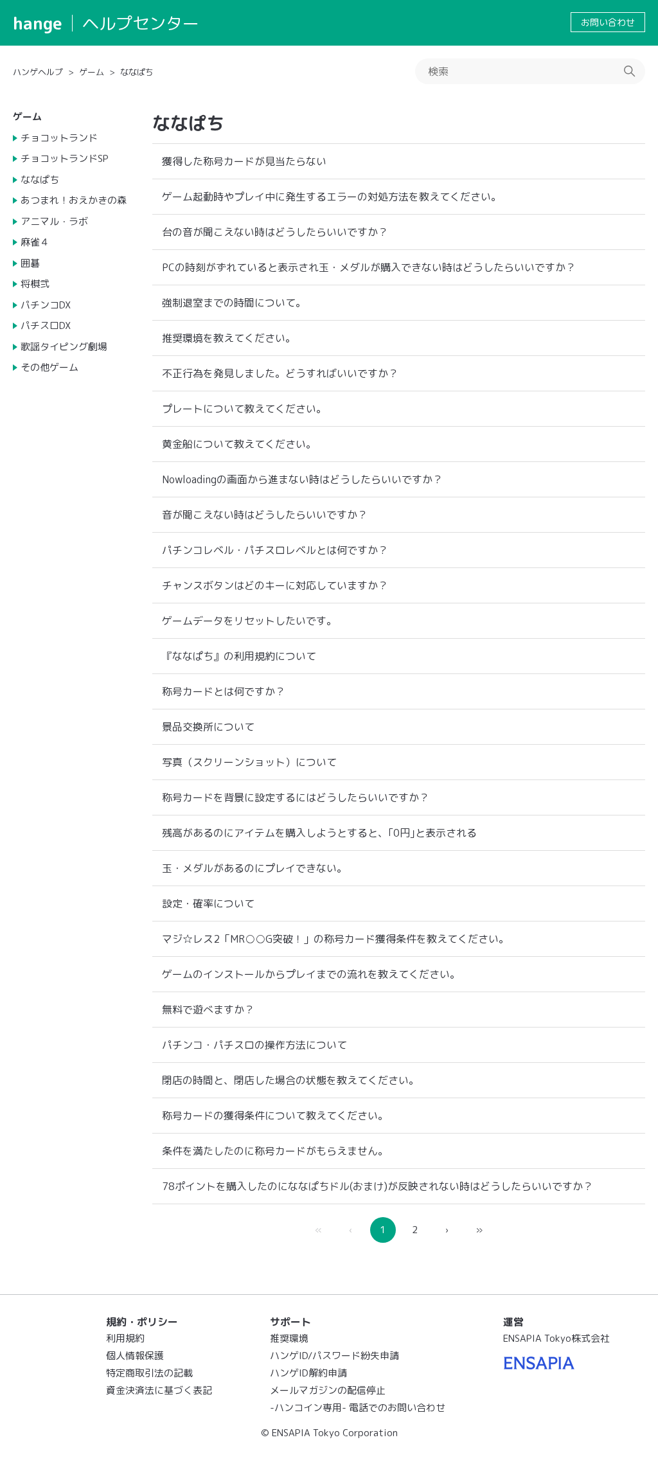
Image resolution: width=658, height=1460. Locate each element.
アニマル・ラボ (54, 221)
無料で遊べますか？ (208, 1009)
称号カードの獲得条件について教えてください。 (275, 1115)
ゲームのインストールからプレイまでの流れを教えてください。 (311, 974)
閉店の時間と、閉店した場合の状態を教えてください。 (290, 1080)
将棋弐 (35, 283)
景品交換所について (208, 727)
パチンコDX (46, 305)
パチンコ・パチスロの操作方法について (254, 1045)
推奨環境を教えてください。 (229, 338)
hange (37, 23)
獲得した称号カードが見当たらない (244, 161)
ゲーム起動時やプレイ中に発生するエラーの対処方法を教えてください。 (331, 197)
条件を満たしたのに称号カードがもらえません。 (275, 1151)
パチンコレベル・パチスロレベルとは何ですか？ (275, 550)
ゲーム (91, 72)
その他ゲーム (49, 367)
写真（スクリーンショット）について (249, 762)
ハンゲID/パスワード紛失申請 (334, 1355)
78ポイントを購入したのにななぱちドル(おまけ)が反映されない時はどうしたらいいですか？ (377, 1186)
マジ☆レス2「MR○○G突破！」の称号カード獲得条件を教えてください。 (335, 939)
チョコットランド (59, 138)
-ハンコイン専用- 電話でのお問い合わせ (357, 1407)
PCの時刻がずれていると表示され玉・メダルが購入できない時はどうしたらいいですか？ (369, 267)
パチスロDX (46, 325)
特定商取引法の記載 (149, 1373)
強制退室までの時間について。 (234, 303)
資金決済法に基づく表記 (159, 1390)
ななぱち (137, 72)
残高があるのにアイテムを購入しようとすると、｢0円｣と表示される (319, 833)
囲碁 (30, 263)
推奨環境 (289, 1338)
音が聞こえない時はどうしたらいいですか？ (265, 515)
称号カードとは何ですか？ (223, 691)
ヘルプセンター (140, 23)
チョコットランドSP (65, 158)
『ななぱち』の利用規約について (239, 656)
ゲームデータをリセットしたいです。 (249, 621)
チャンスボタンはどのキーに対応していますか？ (275, 585)
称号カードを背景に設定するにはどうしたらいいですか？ (295, 797)
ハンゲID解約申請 (308, 1373)
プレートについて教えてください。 (244, 409)
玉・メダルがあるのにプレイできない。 (254, 868)
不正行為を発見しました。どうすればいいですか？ (280, 373)
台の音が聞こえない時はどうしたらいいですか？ (275, 232)
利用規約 (125, 1338)
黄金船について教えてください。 (239, 444)
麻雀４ (35, 242)
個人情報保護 (135, 1355)
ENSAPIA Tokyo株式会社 (556, 1338)
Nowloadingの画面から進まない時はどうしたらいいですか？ (302, 479)
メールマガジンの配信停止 (328, 1390)
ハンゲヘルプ (38, 72)
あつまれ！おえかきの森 (74, 200)
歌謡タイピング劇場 (64, 346)
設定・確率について (208, 903)
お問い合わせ (608, 22)
